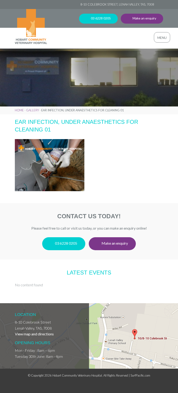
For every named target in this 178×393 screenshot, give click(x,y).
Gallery (32, 110)
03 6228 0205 (100, 18)
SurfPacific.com (140, 375)
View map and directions (34, 334)
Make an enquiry (144, 18)
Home (19, 110)
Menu (162, 38)
